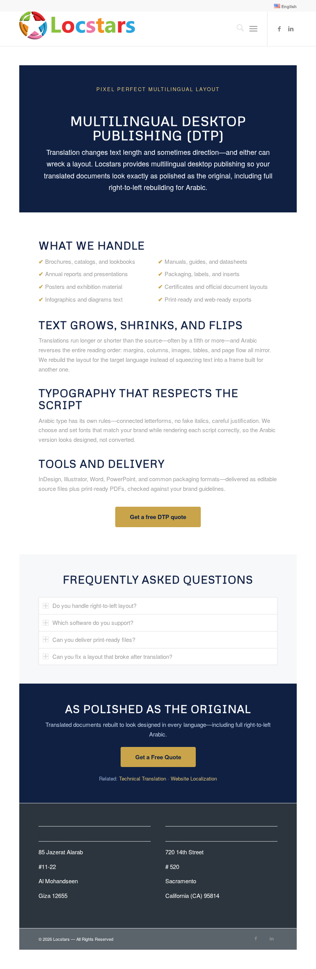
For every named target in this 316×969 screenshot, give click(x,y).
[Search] (236, 28)
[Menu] (253, 28)
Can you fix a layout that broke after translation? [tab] (112, 656)
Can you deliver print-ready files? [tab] (93, 639)
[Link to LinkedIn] (291, 28)
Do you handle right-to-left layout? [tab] (94, 605)
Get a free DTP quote (158, 517)
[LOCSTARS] (77, 28)
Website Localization (194, 778)
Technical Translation (142, 778)
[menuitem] (283, 6)
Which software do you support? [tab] (92, 622)
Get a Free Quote (158, 757)
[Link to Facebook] (279, 28)
